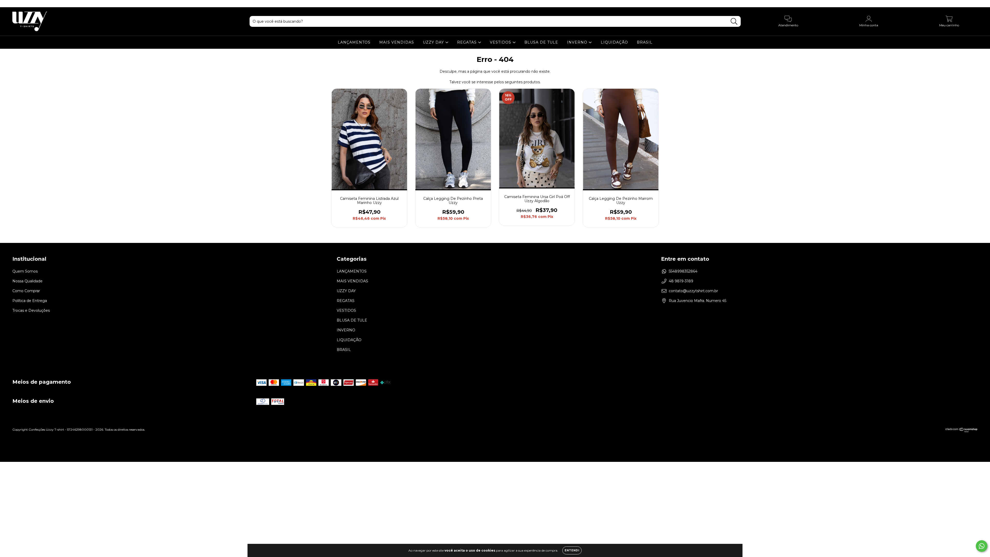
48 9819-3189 (681, 281)
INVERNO (578, 42)
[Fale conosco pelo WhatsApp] (981, 546)
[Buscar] (734, 21)
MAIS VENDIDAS (396, 42)
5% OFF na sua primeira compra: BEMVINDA (495, 3)
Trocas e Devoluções (31, 310)
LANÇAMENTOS (354, 42)
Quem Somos (25, 271)
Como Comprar (26, 291)
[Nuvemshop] (961, 431)
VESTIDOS (501, 42)
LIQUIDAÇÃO (614, 42)
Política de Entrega (29, 300)
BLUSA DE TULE (541, 42)
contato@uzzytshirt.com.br (693, 291)
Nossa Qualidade (27, 281)
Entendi (572, 550)
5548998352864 (683, 271)
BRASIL (645, 42)
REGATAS (467, 42)
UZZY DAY (434, 42)
